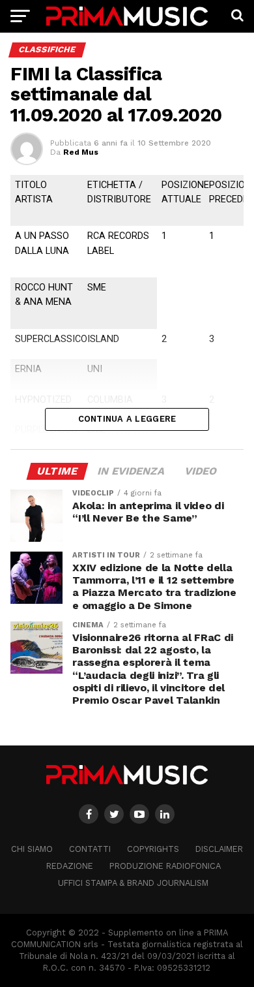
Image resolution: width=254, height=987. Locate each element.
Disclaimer (219, 849)
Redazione (69, 866)
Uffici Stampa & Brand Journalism (133, 883)
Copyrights (153, 849)
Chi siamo (32, 849)
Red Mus (80, 152)
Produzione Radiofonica (165, 866)
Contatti (90, 849)
